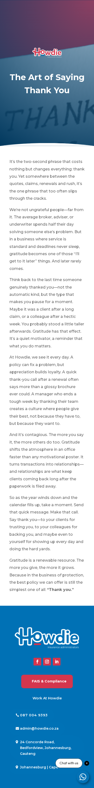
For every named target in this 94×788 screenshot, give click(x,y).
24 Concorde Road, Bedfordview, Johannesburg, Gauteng (45, 748)
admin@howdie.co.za (39, 728)
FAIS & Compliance (49, 681)
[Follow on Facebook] (37, 662)
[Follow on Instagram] (47, 662)
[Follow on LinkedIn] (56, 662)
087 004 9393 (34, 715)
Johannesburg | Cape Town (44, 767)
